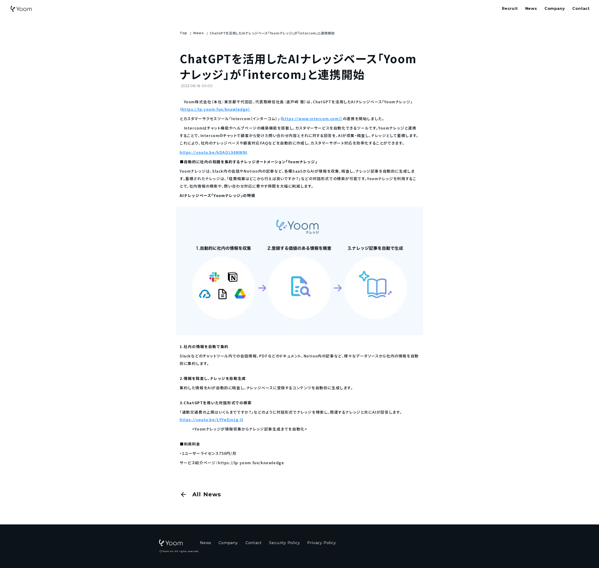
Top (183, 33)
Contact (581, 8)
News (198, 33)
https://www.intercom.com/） (312, 118)
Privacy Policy (321, 543)
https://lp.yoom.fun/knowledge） (216, 109)
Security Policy (284, 543)
